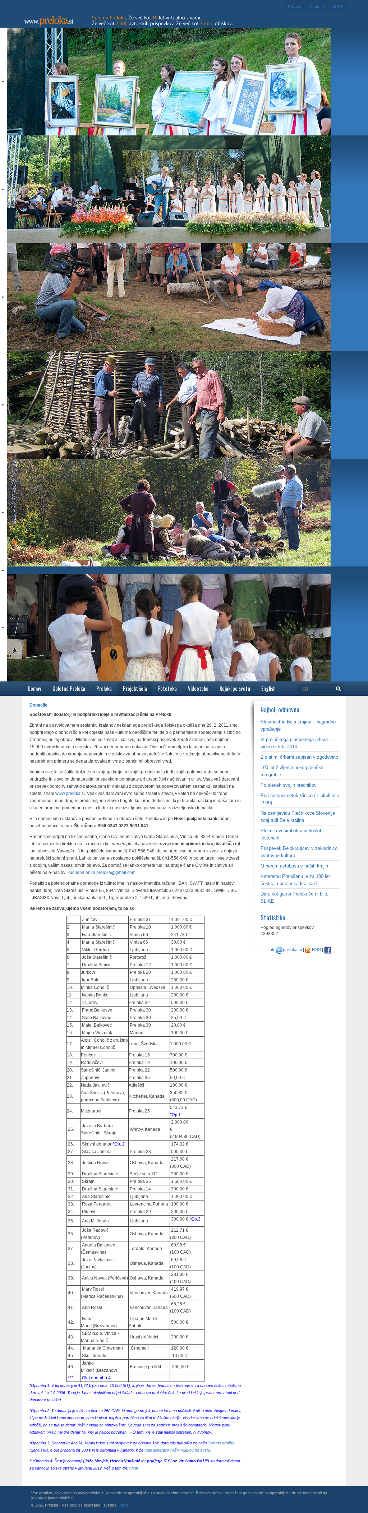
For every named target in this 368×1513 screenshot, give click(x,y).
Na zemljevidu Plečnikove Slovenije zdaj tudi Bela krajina (298, 816)
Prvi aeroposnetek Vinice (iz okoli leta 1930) (300, 799)
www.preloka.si (70, 793)
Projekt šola (135, 688)
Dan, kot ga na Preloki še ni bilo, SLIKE (294, 897)
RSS (337, 6)
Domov (34, 688)
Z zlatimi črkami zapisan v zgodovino (299, 757)
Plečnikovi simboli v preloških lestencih (291, 834)
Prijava (295, 6)
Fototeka (167, 688)
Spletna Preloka (68, 688)
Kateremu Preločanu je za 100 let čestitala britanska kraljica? (295, 880)
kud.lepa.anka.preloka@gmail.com (101, 872)
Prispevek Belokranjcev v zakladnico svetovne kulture (299, 852)
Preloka (104, 688)
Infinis (124, 1505)
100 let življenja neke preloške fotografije (292, 771)
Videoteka (198, 688)
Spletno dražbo (221, 1443)
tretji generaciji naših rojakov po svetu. (177, 1450)
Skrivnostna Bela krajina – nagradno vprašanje (298, 725)
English (268, 688)
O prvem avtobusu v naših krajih (294, 866)
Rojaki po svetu (235, 688)
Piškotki (317, 6)
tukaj (133, 1468)
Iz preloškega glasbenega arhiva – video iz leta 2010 (296, 743)
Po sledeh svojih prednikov (289, 785)
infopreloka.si (285, 949)
